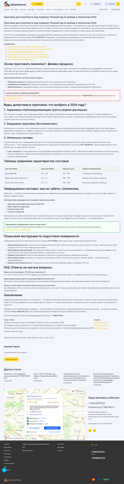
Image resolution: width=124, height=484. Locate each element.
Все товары (15, 9)
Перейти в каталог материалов (18, 229)
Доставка (31, 9)
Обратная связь (27, 450)
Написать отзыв (11, 359)
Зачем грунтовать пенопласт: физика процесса (27, 46)
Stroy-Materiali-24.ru (14, 98)
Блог (66, 9)
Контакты (23, 9)
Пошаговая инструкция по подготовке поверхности (28, 57)
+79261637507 (103, 9)
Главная (6, 9)
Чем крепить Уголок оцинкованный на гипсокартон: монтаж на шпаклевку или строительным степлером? (76, 377)
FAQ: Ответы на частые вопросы (21, 59)
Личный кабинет (58, 9)
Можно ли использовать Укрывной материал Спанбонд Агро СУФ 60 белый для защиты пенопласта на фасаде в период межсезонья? (106, 378)
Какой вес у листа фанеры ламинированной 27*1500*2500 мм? (17, 376)
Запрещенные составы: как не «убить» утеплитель (28, 54)
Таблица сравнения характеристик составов (26, 51)
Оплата (48, 9)
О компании (40, 9)
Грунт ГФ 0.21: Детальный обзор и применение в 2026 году (45, 376)
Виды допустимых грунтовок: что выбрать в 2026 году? (30, 49)
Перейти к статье (101, 322)
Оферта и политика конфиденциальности (36, 444)
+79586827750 (115, 9)
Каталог (39, 4)
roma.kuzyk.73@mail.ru (101, 407)
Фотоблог (73, 9)
